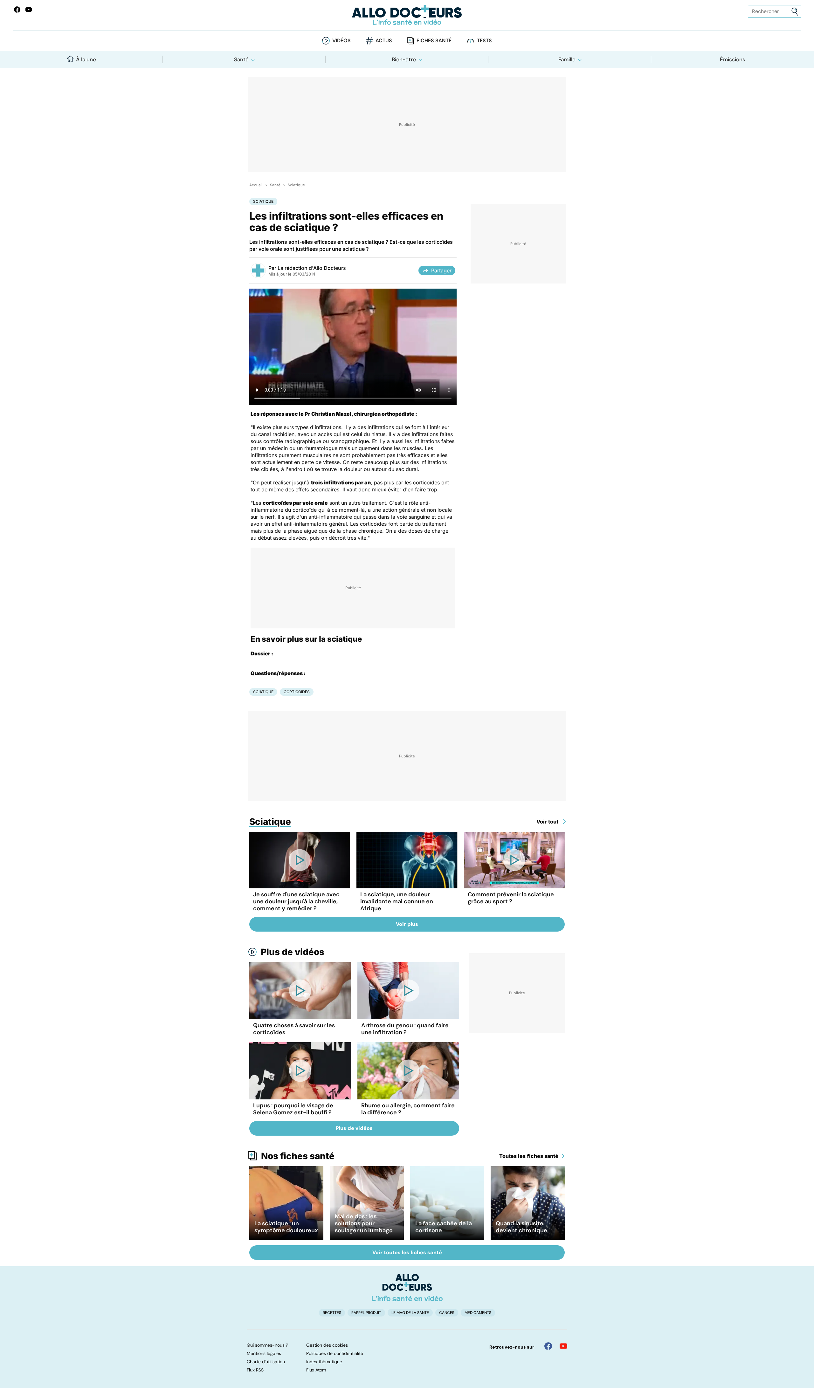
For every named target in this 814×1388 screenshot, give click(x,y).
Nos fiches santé (298, 1156)
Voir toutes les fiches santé (407, 1252)
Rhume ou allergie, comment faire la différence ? (408, 1109)
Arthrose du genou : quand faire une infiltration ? (405, 1029)
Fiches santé (434, 40)
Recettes (332, 1312)
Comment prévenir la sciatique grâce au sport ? (511, 898)
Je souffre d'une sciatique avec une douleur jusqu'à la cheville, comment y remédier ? (296, 901)
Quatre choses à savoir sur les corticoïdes (294, 1029)
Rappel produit (366, 1312)
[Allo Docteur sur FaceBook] (17, 9)
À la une (86, 59)
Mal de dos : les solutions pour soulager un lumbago (364, 1223)
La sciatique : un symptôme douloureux (286, 1227)
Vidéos (341, 40)
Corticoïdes (297, 691)
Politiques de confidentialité (334, 1353)
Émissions (732, 59)
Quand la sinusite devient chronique (521, 1227)
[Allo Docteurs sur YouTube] (28, 9)
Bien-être (404, 59)
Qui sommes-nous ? (267, 1345)
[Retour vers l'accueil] (407, 15)
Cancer (446, 1312)
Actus (384, 40)
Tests (484, 40)
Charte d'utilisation (266, 1361)
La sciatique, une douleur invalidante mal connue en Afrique (396, 901)
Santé (241, 59)
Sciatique (296, 185)
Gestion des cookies (327, 1345)
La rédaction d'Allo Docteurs (312, 268)
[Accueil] (407, 1287)
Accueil (256, 185)
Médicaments (478, 1312)
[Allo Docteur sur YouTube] (563, 1346)
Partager (441, 270)
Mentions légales (264, 1353)
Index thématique (324, 1361)
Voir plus (407, 924)
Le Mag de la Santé (410, 1312)
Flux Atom (316, 1370)
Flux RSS (255, 1370)
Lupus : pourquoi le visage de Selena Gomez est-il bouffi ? (293, 1109)
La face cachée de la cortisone (443, 1227)
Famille (567, 59)
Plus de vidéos (292, 952)
